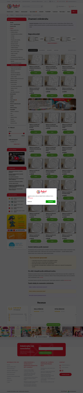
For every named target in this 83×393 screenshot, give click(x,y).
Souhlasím (50, 201)
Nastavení (30, 201)
